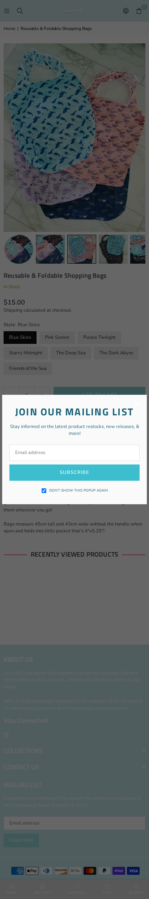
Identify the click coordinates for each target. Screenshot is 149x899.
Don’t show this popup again (78, 490)
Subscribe (74, 472)
